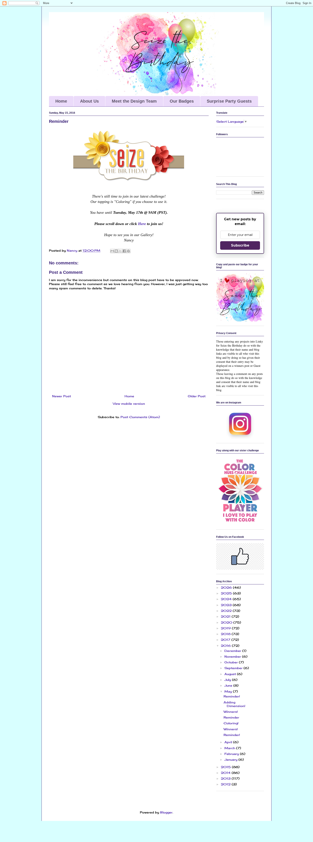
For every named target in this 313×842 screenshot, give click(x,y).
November (233, 656)
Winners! (231, 711)
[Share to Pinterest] (128, 251)
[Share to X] (120, 251)
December (233, 651)
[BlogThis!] (116, 251)
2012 (226, 784)
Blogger (166, 812)
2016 (226, 645)
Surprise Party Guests (229, 101)
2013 (226, 778)
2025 (227, 593)
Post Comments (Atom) (140, 417)
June (228, 685)
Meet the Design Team (134, 101)
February (232, 754)
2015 (226, 767)
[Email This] (112, 251)
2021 (226, 616)
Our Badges (182, 101)
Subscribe (240, 245)
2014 (226, 773)
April (228, 742)
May (228, 691)
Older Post (196, 396)
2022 (227, 610)
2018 (226, 634)
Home (61, 101)
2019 (226, 628)
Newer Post (61, 396)
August (230, 674)
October (231, 662)
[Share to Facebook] (124, 251)
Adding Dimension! (234, 704)
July (228, 679)
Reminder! (232, 696)
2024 (227, 599)
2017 (226, 639)
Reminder (231, 717)
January (231, 759)
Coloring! (231, 723)
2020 (227, 622)
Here (141, 224)
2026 (227, 587)
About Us (89, 101)
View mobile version (129, 403)
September (234, 668)
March (230, 748)
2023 (227, 605)
